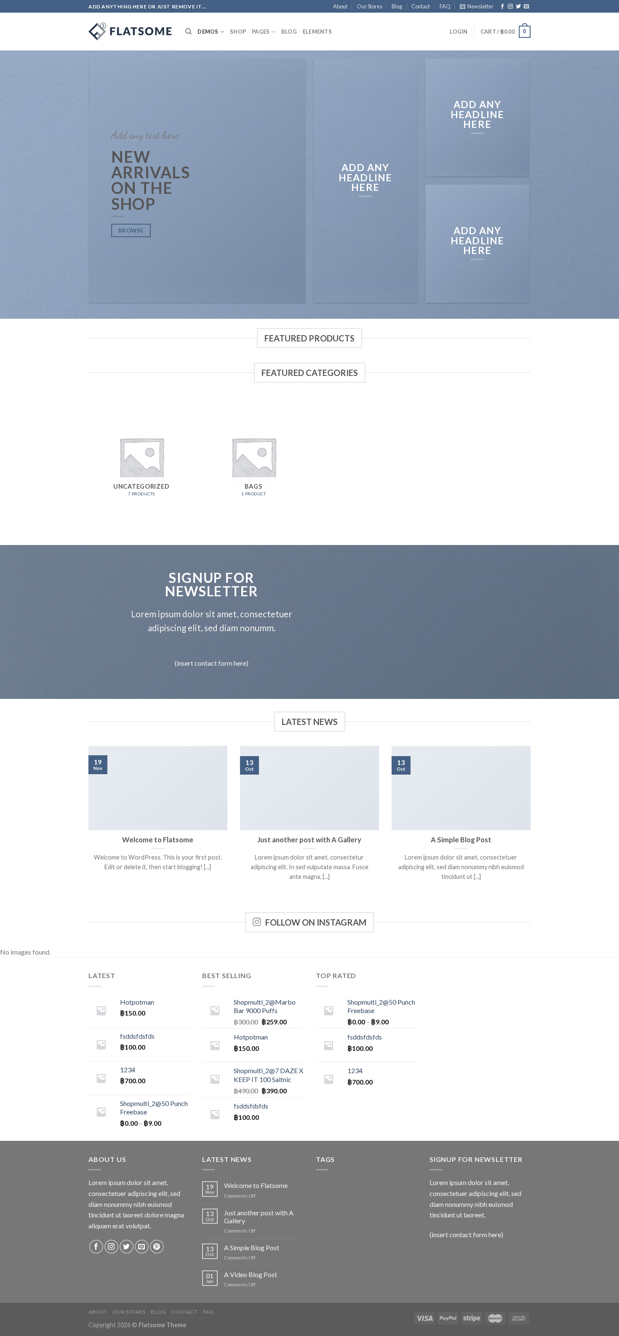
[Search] (188, 32)
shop (238, 31)
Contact (420, 6)
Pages (260, 31)
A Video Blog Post (250, 1274)
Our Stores (369, 6)
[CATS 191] (130, 31)
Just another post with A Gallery (309, 840)
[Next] (532, 828)
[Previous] (86, 828)
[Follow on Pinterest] (157, 1247)
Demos (207, 31)
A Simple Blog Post (461, 840)
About (340, 6)
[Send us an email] (526, 7)
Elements (317, 31)
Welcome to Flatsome (157, 840)
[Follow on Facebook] (502, 7)
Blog (397, 6)
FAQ (445, 6)
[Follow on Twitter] (518, 7)
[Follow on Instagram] (510, 7)
